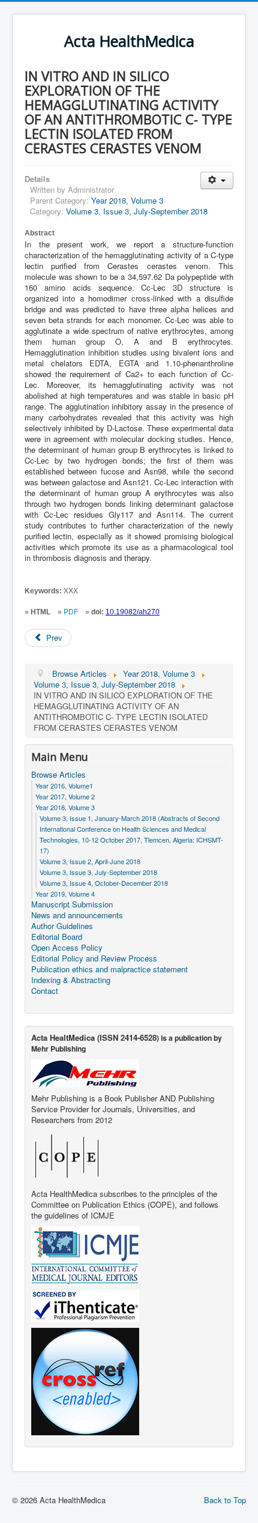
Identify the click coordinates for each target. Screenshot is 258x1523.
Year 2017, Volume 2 (65, 796)
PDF (71, 612)
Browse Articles (58, 774)
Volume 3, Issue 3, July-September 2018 (137, 211)
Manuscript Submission (72, 904)
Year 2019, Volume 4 (65, 893)
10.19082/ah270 (133, 612)
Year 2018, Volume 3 (127, 200)
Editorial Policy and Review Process (94, 958)
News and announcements (77, 915)
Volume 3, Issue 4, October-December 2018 (104, 883)
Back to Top (225, 1500)
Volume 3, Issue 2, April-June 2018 (90, 861)
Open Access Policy (67, 947)
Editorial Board (56, 936)
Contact (44, 991)
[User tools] (216, 180)
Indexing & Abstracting (70, 980)
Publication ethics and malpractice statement (109, 969)
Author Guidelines (62, 926)
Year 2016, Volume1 (64, 785)
